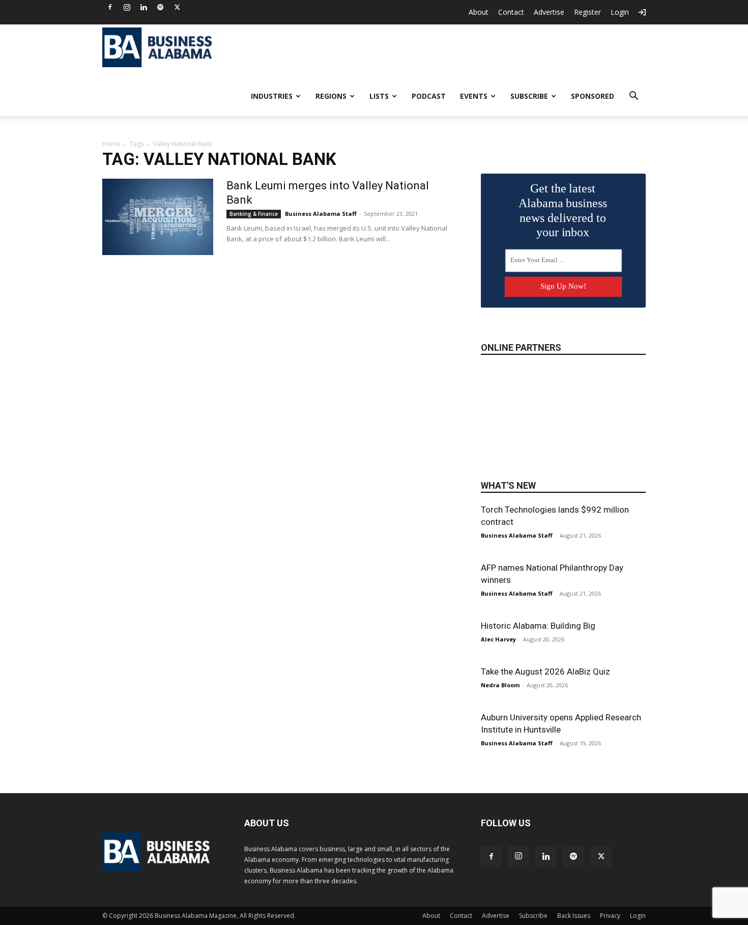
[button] (633, 97)
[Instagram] (126, 7)
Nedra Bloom (500, 685)
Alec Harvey (498, 639)
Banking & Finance (253, 213)
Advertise (549, 12)
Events (473, 96)
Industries (272, 96)
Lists (379, 96)
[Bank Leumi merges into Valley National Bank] (157, 217)
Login (620, 12)
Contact (511, 12)
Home (111, 143)
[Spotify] (160, 7)
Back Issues (573, 915)
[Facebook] (110, 7)
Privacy (610, 915)
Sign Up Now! (563, 286)
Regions (331, 96)
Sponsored (592, 96)
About (478, 12)
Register (587, 12)
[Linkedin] (143, 7)
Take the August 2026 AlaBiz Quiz (545, 671)
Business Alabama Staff (321, 213)
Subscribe (529, 96)
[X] (177, 7)
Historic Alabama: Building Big (538, 626)
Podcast (429, 96)
